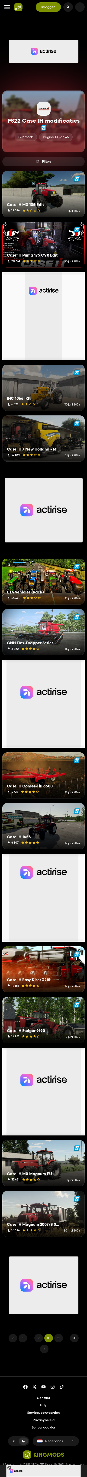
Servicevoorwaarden (43, 1412)
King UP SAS (54, 1464)
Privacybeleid (44, 1420)
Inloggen (48, 7)
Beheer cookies (43, 1427)
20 (74, 1338)
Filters (46, 161)
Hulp (43, 1405)
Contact (43, 1398)
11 (58, 1338)
